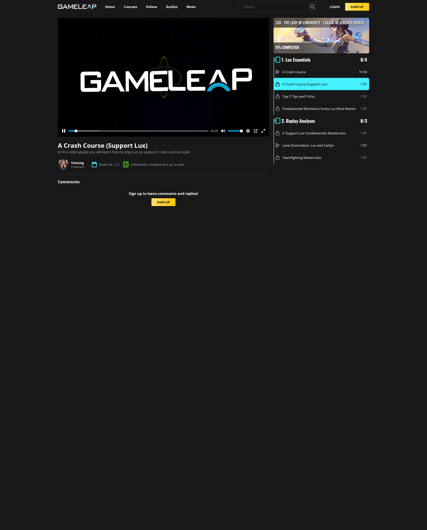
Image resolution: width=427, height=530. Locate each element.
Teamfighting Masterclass (301, 157)
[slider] (138, 131)
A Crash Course (294, 72)
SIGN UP (357, 7)
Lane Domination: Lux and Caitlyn (308, 145)
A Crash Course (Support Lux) (304, 84)
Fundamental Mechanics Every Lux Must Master (319, 108)
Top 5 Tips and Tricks (298, 96)
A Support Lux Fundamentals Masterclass (314, 133)
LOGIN (335, 7)
